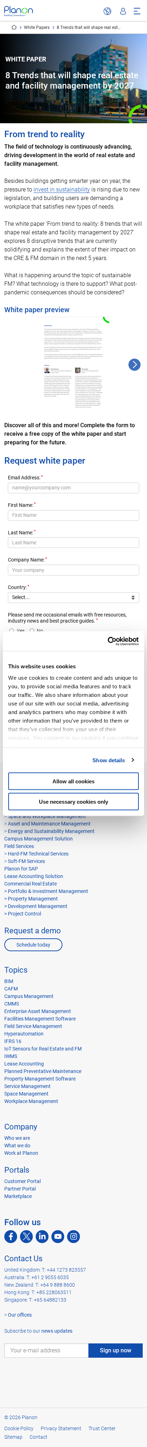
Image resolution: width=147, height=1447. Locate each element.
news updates (56, 1331)
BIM (8, 981)
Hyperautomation (24, 1034)
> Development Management (35, 906)
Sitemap (13, 1437)
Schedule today (33, 945)
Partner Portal (20, 1189)
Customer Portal (22, 1181)
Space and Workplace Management (47, 816)
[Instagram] (73, 1236)
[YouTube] (57, 1236)
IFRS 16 (12, 1041)
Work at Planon (21, 1153)
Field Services (19, 846)
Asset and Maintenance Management (49, 824)
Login (123, 11)
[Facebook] (10, 1236)
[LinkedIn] (42, 1236)
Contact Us (23, 1258)
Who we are (17, 1138)
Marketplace (18, 1196)
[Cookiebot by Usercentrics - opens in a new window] (107, 641)
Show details (108, 760)
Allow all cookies (73, 781)
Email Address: (24, 478)
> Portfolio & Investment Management (46, 891)
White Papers (37, 27)
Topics (15, 970)
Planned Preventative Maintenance (42, 1071)
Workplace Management (31, 1101)
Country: (17, 587)
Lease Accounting (24, 1064)
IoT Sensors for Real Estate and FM (43, 1049)
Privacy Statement (61, 1428)
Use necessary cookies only (73, 801)
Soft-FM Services (26, 861)
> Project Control (22, 914)
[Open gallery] (73, 365)
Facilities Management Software (40, 1019)
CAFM (11, 989)
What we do (17, 1145)
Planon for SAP (21, 869)
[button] (134, 365)
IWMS (10, 1056)
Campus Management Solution (38, 839)
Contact (38, 1437)
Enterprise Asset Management (37, 1011)
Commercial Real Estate (30, 884)
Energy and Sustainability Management (51, 831)
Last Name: (20, 533)
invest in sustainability (62, 189)
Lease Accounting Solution (33, 876)
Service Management (27, 1086)
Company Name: (26, 560)
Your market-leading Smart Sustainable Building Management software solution (14, 27)
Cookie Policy (19, 1428)
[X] (26, 1236)
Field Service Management (33, 1026)
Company (20, 1126)
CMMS (11, 1004)
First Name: (20, 505)
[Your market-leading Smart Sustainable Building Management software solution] (18, 11)
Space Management (26, 1094)
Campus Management (29, 996)
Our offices (20, 1315)
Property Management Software (40, 1079)
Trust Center (102, 1428)
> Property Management (31, 899)
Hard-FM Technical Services (38, 854)
